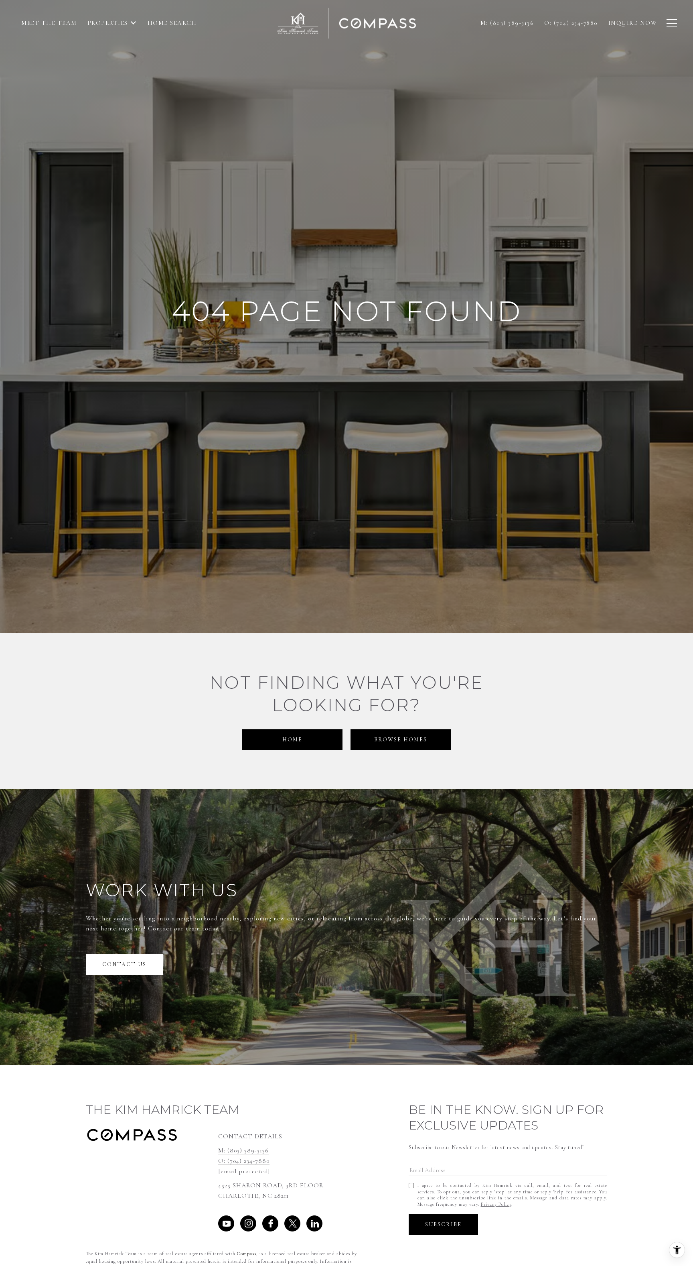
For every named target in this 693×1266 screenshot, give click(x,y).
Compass (246, 1253)
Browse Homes (400, 739)
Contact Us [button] (124, 964)
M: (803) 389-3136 (243, 1150)
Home (292, 739)
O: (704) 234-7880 (244, 1161)
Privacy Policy (496, 1204)
